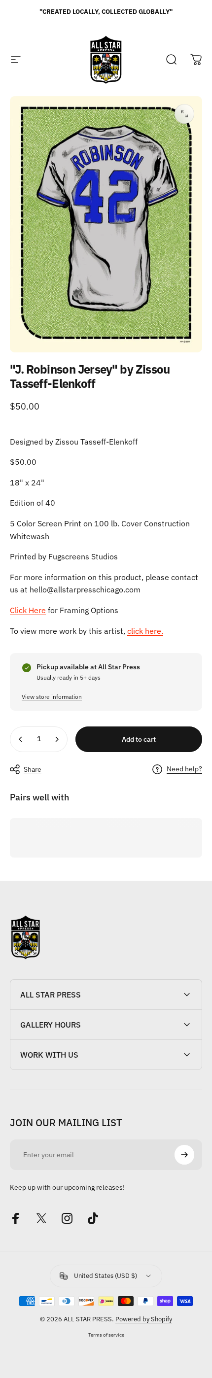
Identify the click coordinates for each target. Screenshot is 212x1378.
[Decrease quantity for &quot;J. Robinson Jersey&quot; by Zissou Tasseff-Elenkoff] (20, 739)
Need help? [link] (184, 769)
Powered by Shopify (143, 1319)
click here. (145, 631)
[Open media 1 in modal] (184, 114)
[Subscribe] (184, 1155)
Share (32, 769)
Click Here (28, 610)
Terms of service (106, 1334)
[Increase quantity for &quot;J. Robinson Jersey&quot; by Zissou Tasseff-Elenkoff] (56, 739)
